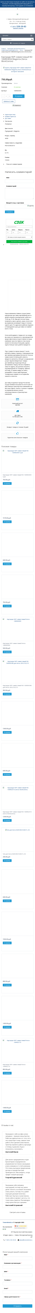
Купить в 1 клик (9, 101)
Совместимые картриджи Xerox (9, 50)
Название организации (13, 1263)
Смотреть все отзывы (17, 1212)
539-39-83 (18, 26)
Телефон (7, 1280)
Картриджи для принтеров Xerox (16, 48)
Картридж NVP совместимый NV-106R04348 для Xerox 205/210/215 (17, 686)
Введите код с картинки (15, 203)
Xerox (21, 50)
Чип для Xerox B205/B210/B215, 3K (14, 854)
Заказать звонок (18, 28)
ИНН (6, 1271)
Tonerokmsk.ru (8, 1222)
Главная (3, 48)
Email (6, 1288)
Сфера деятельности (12, 1297)
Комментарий (11, 186)
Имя (7, 177)
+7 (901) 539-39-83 (10, 1240)
